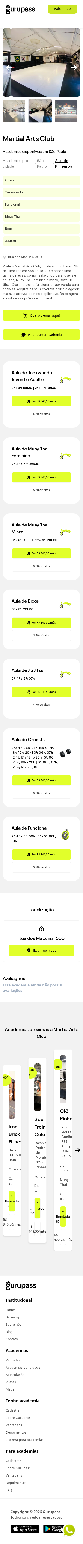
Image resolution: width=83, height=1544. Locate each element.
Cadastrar (13, 1410)
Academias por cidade (15, 163)
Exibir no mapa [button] (44, 950)
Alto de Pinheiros (63, 163)
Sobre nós (13, 1324)
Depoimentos (16, 1432)
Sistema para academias (25, 1439)
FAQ (9, 1490)
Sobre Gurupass (18, 1418)
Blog (9, 1332)
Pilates (11, 1382)
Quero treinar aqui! (45, 315)
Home (10, 1310)
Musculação (15, 1375)
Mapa (10, 1389)
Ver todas (13, 1360)
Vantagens (14, 1425)
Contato (12, 1339)
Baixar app (62, 8)
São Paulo (42, 163)
